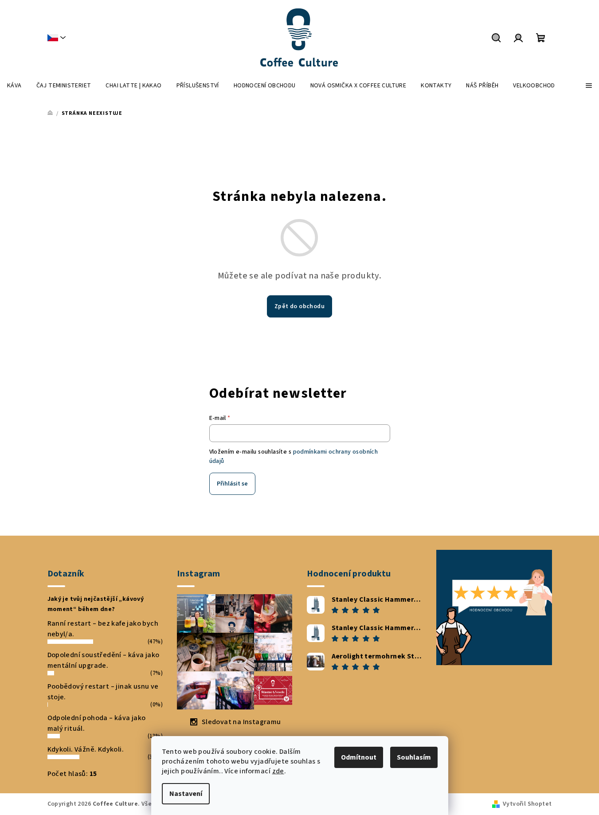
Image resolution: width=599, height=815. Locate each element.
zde (278, 771)
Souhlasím (414, 757)
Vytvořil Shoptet (527, 803)
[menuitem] (14, 85)
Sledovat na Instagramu (241, 722)
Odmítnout (358, 757)
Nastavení (185, 794)
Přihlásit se (232, 483)
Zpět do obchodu (299, 306)
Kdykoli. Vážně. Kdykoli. (85, 749)
